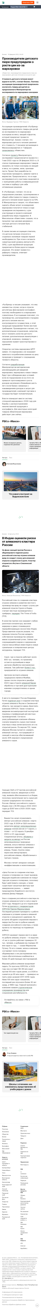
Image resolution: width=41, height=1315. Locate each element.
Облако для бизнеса (22, 1233)
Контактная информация (23, 1213)
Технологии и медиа (6, 1176)
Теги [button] (10, 457)
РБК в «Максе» (11, 421)
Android (22, 1282)
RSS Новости (24, 1201)
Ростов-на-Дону (5, 1234)
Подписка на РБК (24, 1189)
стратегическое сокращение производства (17, 988)
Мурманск (5, 1251)
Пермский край (5, 1230)
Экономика (5, 1168)
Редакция (23, 1217)
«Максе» (8, 1002)
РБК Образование (6, 1188)
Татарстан (5, 1238)
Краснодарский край (6, 1222)
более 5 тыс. (30, 667)
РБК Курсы (22, 1264)
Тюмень (4, 1241)
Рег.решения (23, 1248)
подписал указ (14, 700)
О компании (23, 1209)
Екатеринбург (6, 1204)
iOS (21, 1280)
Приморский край (6, 1254)
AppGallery (23, 1285)
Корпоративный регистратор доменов (23, 1239)
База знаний (5, 1185)
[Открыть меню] (37, 2)
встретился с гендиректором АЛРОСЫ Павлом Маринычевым (17, 907)
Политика (5, 1165)
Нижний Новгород (5, 1226)
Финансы (5, 1180)
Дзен (21, 1175)
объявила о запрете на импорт (18, 837)
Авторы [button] (4, 457)
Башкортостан (6, 1212)
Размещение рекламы (23, 1220)
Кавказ (4, 1246)
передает (16, 613)
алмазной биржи (29, 682)
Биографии (5, 1182)
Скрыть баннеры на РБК (23, 1183)
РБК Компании (23, 1259)
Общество (5, 1170)
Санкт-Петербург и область (6, 1199)
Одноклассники (25, 1170)
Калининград (6, 1218)
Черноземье (6, 1243)
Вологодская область (6, 1215)
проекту (14, 154)
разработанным (17, 364)
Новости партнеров (14, 1100)
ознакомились (8, 150)
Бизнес (4, 54)
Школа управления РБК (23, 1269)
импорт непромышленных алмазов (20, 827)
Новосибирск (6, 1207)
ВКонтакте (23, 1167)
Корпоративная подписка (25, 1193)
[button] (14, 439)
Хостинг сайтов (22, 1244)
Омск (3, 1209)
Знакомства (23, 1250)
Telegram (23, 1172)
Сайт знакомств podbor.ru (23, 1254)
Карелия (4, 1248)
